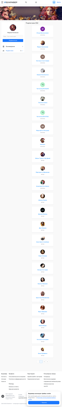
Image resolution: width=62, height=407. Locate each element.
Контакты (4, 376)
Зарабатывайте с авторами (34, 376)
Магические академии (50, 379)
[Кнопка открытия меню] (2, 2)
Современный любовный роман (52, 381)
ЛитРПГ (46, 386)
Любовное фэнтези (49, 384)
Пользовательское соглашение (17, 376)
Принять (44, 402)
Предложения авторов (33, 379)
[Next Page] (47, 361)
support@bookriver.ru (23, 397)
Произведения (10, 46)
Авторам (3, 379)
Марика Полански (12, 32)
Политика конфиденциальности (17, 379)
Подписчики (14, 50)
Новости (3, 381)
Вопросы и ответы (14, 386)
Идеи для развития (14, 389)
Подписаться (13, 40)
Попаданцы (47, 376)
